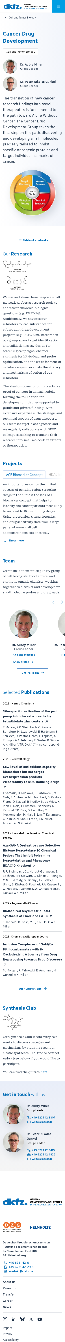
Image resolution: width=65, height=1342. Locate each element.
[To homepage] (25, 6)
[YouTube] (40, 1319)
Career (8, 1300)
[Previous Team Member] (53, 602)
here (44, 1072)
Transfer (9, 1294)
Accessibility (11, 1340)
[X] (31, 1319)
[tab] (24, 474)
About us (9, 1282)
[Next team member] (62, 602)
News (7, 1307)
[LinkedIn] (14, 1319)
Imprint (7, 1328)
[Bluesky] (22, 1319)
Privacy (7, 1334)
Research (9, 1288)
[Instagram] (5, 1319)
